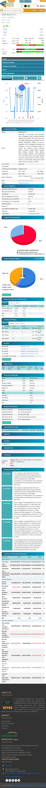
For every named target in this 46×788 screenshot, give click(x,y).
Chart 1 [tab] (11, 302)
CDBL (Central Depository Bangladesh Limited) (16, 752)
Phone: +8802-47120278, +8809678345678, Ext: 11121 (22, 773)
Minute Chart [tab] (7, 78)
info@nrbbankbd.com (24, 183)
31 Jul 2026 (39, 258)
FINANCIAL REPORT (8, 62)
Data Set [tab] (5, 302)
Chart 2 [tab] (17, 302)
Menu (42, 6)
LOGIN (34, 10)
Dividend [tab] (12, 323)
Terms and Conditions (39, 785)
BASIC (4, 59)
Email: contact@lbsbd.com (14, 776)
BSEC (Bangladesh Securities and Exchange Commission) (20, 745)
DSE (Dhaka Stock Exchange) (11, 748)
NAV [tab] (22, 323)
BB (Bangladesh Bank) (9, 757)
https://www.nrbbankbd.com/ (26, 180)
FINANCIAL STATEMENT (9, 66)
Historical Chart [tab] (18, 78)
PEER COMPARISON (8, 73)
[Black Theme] (25, 6)
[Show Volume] (20, 95)
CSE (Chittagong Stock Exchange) (12, 750)
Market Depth (31, 78)
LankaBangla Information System (22, 785)
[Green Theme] (29, 6)
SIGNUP (41, 10)
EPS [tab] (17, 323)
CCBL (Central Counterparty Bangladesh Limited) (17, 755)
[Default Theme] (22, 6)
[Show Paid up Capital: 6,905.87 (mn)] (27, 252)
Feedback (9, 765)
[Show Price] (19, 97)
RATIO (4, 69)
